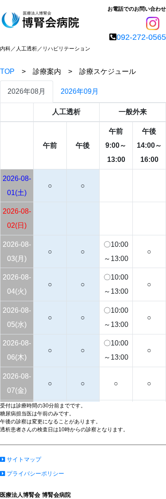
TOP (7, 71)
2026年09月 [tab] (80, 91)
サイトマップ (23, 459)
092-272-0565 (141, 37)
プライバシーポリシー (34, 473)
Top (141, 478)
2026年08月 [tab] (27, 91)
